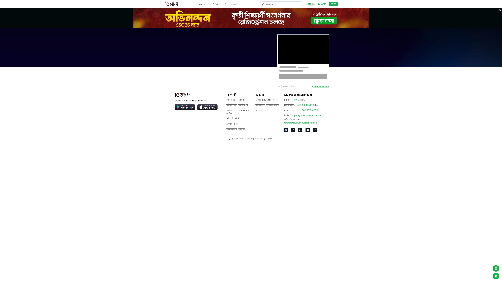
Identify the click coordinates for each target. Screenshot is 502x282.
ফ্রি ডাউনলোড (261, 110)
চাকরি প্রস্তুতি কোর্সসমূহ (265, 99)
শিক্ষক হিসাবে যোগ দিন (236, 99)
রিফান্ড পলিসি (232, 123)
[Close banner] (500, 10)
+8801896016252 (304, 105)
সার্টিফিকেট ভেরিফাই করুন (267, 105)
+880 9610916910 (309, 110)
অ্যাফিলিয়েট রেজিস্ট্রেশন (237, 105)
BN (309, 4)
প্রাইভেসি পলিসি (232, 118)
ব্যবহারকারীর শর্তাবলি (235, 129)
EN (313, 4)
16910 (296, 99)
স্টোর (226, 4)
